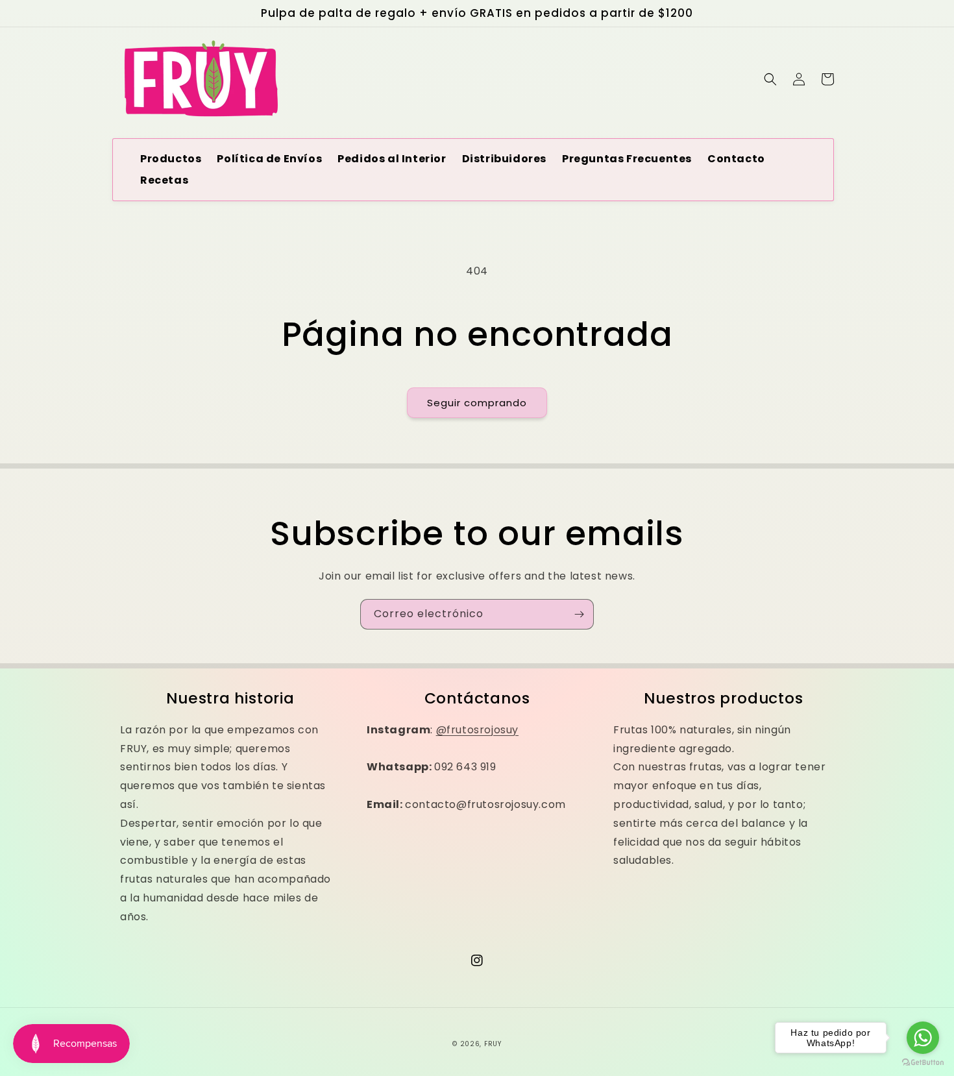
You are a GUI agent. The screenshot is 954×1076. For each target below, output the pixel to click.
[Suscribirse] (579, 614)
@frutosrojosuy (477, 729)
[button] (770, 79)
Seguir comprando (477, 403)
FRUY (493, 1044)
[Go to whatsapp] (923, 1037)
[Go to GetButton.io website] (923, 1062)
